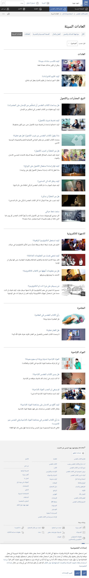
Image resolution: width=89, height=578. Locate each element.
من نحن (26, 466)
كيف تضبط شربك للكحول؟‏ (48, 120)
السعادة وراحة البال (67, 14)
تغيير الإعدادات (67, 573)
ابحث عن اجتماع (58, 528)
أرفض (77, 573)
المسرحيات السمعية (51, 513)
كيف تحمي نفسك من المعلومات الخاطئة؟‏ (43, 256)
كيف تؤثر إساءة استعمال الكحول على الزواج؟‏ (41, 166)
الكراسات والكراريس (51, 471)
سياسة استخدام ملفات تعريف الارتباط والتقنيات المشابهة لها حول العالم (45, 561)
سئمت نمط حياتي (52, 212)
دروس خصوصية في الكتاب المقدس (75, 471)
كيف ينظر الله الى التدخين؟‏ (48, 181)
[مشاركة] (8, 14)
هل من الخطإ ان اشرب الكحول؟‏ (46, 151)
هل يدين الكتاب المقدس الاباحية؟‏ (46, 374)
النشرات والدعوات (52, 475)
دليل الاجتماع (53, 486)
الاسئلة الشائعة (25, 471)
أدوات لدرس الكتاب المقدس (77, 475)
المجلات (54, 483)
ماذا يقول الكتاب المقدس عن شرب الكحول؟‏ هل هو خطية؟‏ (36, 136)
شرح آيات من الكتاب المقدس (77, 468)
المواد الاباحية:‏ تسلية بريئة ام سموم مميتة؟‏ (42, 359)
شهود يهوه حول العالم (23, 505)
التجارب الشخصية (24, 501)
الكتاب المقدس (53, 464)
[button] (58, 9)
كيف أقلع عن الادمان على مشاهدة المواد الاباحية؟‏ (39, 405)
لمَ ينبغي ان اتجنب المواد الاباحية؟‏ (45, 390)
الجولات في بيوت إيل (23, 482)
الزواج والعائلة (81, 483)
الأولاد (83, 490)
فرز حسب (82, 43)
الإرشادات (54, 498)
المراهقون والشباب (80, 486)
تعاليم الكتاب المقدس (82, 14)
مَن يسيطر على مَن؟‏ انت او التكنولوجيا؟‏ (43, 286)
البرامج (55, 490)
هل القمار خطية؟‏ (52, 330)
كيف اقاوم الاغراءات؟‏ (50, 76)
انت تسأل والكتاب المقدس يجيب (76, 464)
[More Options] (3, 14)
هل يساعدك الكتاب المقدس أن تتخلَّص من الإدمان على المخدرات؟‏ (33, 105)
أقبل (84, 573)
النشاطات (26, 497)
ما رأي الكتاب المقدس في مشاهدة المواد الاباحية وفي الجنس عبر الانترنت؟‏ (33, 422)
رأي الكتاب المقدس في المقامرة (47, 315)
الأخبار (27, 459)
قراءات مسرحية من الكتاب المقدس (47, 517)
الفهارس (55, 494)
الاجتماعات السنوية (23, 493)
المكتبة (55, 459)
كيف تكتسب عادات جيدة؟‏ (48, 61)
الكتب (55, 468)
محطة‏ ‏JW (54, 502)
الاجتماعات (26, 486)
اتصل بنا (26, 478)
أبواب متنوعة (53, 479)
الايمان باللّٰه (82, 494)
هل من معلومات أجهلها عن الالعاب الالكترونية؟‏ (41, 271)
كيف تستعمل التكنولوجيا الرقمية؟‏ (46, 240)
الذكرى (27, 490)
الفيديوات (54, 505)
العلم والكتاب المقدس (79, 498)
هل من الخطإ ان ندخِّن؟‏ (50, 196)
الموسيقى (54, 509)
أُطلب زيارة (26, 475)
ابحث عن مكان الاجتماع (36, 528)
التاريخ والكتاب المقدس (79, 502)
